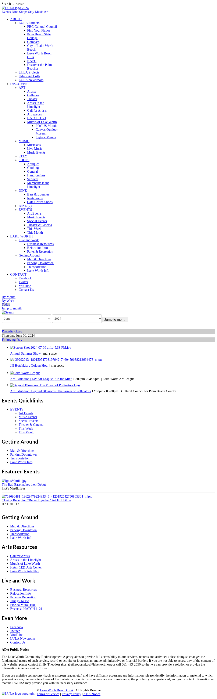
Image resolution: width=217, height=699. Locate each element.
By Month (8, 297)
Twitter (23, 282)
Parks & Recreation (40, 251)
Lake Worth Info (38, 270)
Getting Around (29, 255)
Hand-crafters (36, 175)
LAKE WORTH (21, 236)
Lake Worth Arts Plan (24, 571)
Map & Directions (39, 259)
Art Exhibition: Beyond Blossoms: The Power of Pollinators (50, 391)
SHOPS (24, 160)
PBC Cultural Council (42, 26)
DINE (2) (25, 206)
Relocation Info (37, 248)
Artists (31, 91)
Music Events (36, 152)
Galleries (33, 95)
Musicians (34, 145)
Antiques (33, 164)
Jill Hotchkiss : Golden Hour (29, 365)
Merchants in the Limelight (38, 185)
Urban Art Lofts (29, 76)
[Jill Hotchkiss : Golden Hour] (56, 359)
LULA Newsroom (31, 80)
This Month (35, 232)
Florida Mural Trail (23, 605)
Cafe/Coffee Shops (40, 202)
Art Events (34, 213)
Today (6, 304)
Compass (33, 42)
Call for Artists (37, 110)
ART (22, 87)
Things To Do (19, 601)
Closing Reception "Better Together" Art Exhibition (36, 500)
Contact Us (26, 289)
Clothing (33, 167)
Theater (32, 99)
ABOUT (16, 19)
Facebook (25, 278)
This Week (34, 228)
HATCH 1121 (36, 118)
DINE (23, 190)
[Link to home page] (15, 8)
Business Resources (40, 244)
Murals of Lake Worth (42, 122)
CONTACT (18, 274)
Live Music (34, 148)
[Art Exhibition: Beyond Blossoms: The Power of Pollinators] (45, 385)
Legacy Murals (46, 137)
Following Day (12, 339)
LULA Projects (29, 72)
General (32, 171)
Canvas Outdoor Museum (47, 131)
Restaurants (35, 198)
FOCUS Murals (46, 126)
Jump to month (12, 308)
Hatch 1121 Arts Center (26, 567)
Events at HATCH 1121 (26, 608)
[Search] (8, 312)
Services (32, 179)
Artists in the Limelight (35, 104)
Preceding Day (12, 331)
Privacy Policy (71, 694)
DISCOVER (19, 84)
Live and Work (29, 240)
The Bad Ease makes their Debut (24, 484)
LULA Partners (29, 23)
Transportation (36, 267)
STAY (23, 156)
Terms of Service (48, 694)
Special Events (37, 221)
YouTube (25, 286)
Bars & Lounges (38, 194)
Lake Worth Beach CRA (56, 690)
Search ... (8, 4)
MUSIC (24, 141)
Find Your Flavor (38, 30)
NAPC (31, 61)
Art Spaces (34, 114)
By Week (8, 300)
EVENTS (25, 209)
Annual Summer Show (25, 353)
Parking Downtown (40, 263)
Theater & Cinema (39, 225)
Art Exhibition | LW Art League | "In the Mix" (41, 379)
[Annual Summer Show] (40, 347)
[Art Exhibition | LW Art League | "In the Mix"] (25, 372)
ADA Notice (91, 694)
